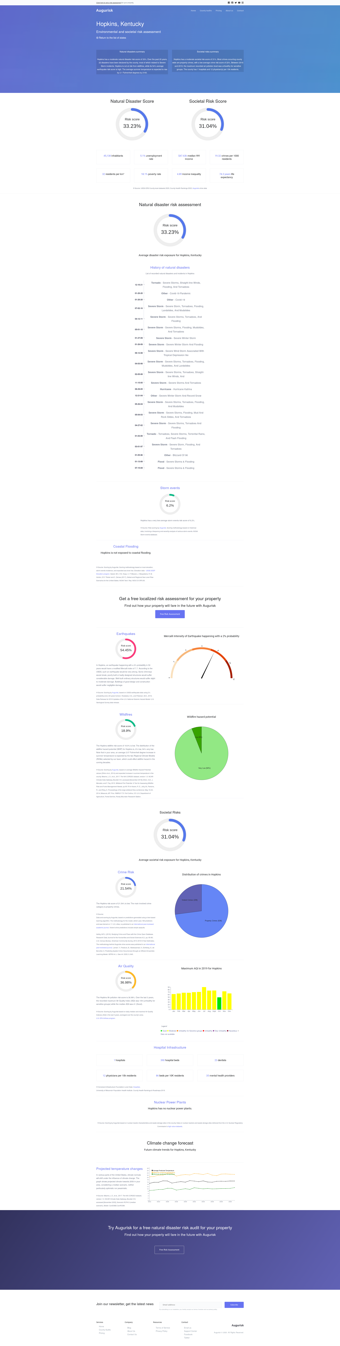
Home (193, 11)
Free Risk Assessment (170, 614)
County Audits (206, 11)
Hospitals (136, 1087)
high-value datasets (175, 1126)
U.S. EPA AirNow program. (105, 1018)
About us (229, 11)
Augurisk (196, 188)
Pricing (219, 11)
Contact (240, 11)
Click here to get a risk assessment (108, 2)
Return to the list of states (112, 37)
